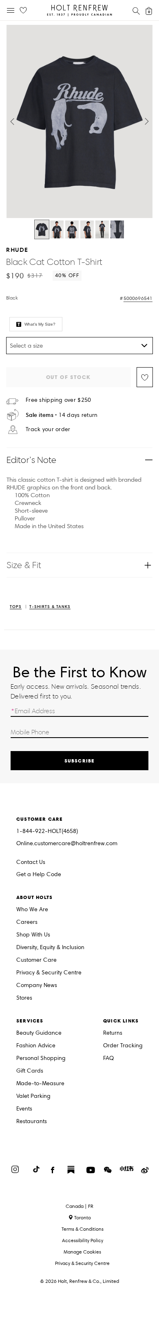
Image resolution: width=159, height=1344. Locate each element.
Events (24, 1109)
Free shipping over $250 (58, 400)
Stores (24, 998)
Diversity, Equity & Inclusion (50, 948)
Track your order (48, 429)
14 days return (62, 415)
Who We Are (32, 910)
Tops (16, 607)
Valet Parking (33, 1096)
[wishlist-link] (23, 10)
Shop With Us (33, 935)
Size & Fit (24, 565)
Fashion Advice (35, 1046)
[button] (12, 121)
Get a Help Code (38, 875)
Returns (112, 1033)
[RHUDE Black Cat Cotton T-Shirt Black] (41, 229)
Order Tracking (123, 1046)
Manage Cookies (82, 1252)
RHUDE (17, 249)
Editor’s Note (32, 459)
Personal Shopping (41, 1058)
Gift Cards (29, 1071)
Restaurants (31, 1122)
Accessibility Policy (82, 1240)
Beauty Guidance (39, 1033)
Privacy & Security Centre (49, 973)
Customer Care (36, 960)
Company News (36, 986)
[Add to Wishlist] (145, 377)
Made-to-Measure (40, 1084)
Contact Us (30, 862)
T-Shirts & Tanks (50, 607)
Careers (27, 922)
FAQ (108, 1058)
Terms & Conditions (83, 1229)
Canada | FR (79, 1206)
